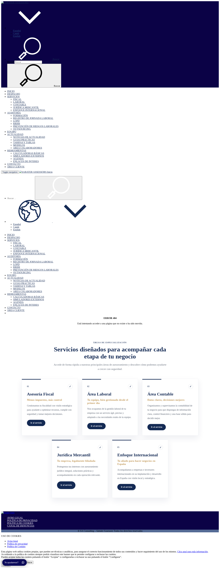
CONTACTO (14, 164)
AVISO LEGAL (15, 517)
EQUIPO (11, 131)
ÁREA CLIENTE (16, 166)
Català (16, 33)
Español (17, 30)
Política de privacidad (17, 544)
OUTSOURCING (22, 129)
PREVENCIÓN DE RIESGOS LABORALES (36, 126)
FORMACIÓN (20, 115)
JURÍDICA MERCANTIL (26, 107)
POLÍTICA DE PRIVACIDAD (22, 520)
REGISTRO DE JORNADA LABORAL (33, 118)
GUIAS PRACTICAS (24, 139)
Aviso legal (12, 541)
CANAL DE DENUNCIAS (20, 526)
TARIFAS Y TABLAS (24, 142)
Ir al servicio (36, 423)
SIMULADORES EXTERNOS (28, 156)
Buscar (10, 62)
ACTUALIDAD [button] (15, 134)
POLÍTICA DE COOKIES (20, 523)
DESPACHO (13, 94)
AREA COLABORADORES (27, 148)
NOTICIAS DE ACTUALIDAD (29, 137)
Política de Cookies (16, 546)
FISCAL (17, 99)
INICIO (11, 91)
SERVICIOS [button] (13, 96)
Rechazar (28, 562)
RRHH (16, 123)
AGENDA (18, 158)
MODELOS (19, 145)
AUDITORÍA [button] (14, 113)
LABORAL (19, 102)
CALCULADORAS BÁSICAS (28, 153)
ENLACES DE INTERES (26, 161)
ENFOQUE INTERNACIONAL (29, 110)
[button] (29, 28)
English (16, 36)
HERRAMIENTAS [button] (16, 150)
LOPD (16, 121)
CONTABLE (19, 104)
